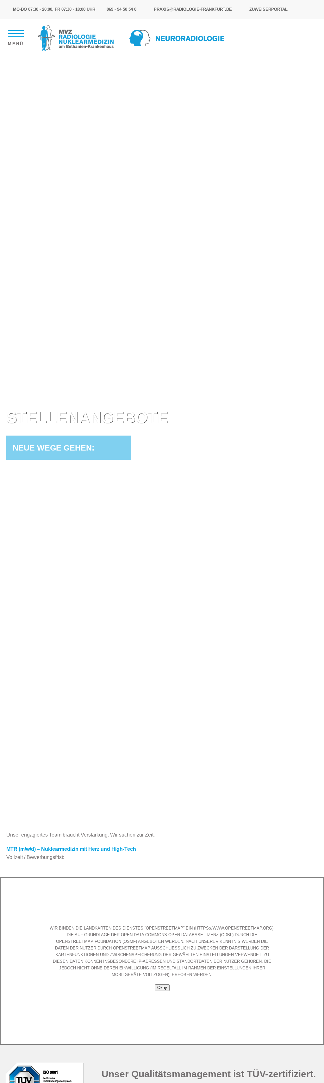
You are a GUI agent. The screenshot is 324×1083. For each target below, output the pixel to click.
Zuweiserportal (268, 9)
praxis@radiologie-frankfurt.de (193, 9)
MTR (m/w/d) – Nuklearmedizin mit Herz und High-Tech (71, 849)
